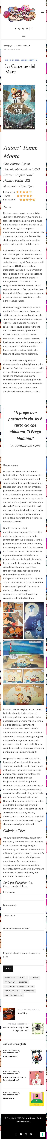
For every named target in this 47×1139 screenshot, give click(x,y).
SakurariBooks (29, 1118)
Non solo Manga (29, 60)
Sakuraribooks (10, 1053)
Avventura (10, 978)
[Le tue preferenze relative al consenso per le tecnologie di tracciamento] (42, 1134)
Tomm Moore (28, 991)
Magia (30, 986)
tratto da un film (13, 995)
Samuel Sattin (11, 991)
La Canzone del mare (14, 986)
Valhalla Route (10, 1056)
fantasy (34, 978)
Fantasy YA (10, 982)
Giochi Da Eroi (12, 60)
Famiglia (23, 978)
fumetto (23, 982)
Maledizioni (8, 1098)
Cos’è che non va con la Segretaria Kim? (14, 1078)
